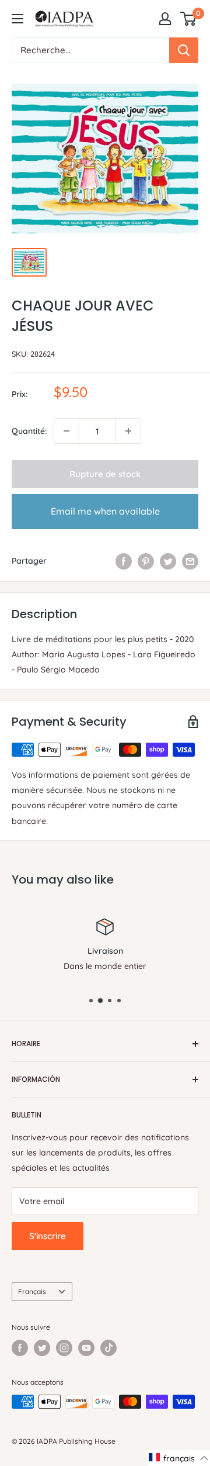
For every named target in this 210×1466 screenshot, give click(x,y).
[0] (188, 19)
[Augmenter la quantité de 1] (128, 431)
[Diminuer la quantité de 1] (66, 431)
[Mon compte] (165, 18)
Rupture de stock (105, 474)
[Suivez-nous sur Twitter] (42, 1348)
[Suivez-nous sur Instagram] (64, 1348)
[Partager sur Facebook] (124, 561)
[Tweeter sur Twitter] (168, 561)
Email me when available (105, 511)
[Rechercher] (183, 50)
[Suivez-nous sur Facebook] (20, 1348)
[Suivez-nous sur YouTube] (86, 1348)
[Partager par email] (190, 561)
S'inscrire (47, 1235)
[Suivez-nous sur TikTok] (108, 1348)
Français (32, 1291)
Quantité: (29, 431)
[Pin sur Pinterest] (146, 561)
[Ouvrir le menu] (17, 18)
